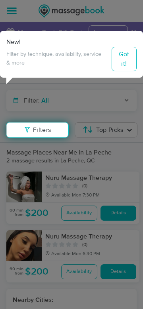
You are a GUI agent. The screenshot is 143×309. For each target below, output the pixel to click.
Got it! (124, 59)
